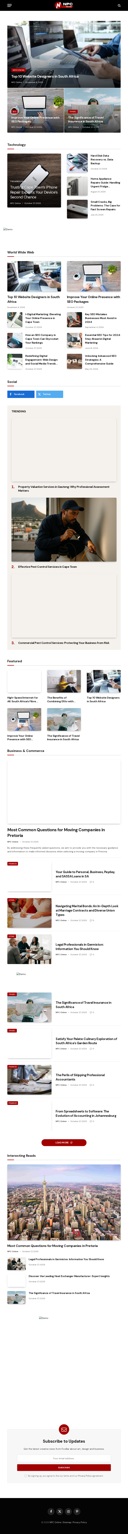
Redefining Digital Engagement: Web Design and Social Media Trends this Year (41, 360)
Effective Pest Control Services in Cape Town (47, 567)
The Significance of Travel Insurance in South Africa (86, 119)
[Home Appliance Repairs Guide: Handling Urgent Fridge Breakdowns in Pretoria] (77, 186)
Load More (62, 1142)
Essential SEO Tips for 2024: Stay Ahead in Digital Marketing (102, 338)
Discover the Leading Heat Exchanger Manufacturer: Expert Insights (69, 1276)
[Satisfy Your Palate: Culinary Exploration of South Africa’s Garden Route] (29, 1043)
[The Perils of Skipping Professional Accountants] (29, 1080)
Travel (73, 111)
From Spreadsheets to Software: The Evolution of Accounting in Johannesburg (86, 1113)
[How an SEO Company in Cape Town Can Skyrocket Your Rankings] (14, 340)
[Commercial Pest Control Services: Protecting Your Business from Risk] (64, 606)
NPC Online (16, 82)
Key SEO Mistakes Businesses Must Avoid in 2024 (100, 318)
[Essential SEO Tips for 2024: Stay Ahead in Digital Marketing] (74, 340)
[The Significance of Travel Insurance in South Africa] (92, 110)
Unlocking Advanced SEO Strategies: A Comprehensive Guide (100, 359)
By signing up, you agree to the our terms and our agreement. (65, 1476)
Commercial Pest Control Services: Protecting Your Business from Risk (63, 643)
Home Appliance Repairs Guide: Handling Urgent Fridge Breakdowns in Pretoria (105, 183)
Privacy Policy (85, 1476)
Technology (18, 181)
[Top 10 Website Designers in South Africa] (64, 54)
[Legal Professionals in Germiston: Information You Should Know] (29, 949)
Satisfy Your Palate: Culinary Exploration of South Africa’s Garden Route (86, 1041)
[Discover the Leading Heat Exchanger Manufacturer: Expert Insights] (16, 1280)
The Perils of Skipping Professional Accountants (80, 1077)
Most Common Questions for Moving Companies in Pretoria (56, 832)
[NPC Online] (64, 5)
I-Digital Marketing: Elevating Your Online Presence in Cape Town (43, 318)
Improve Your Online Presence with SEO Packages (35, 119)
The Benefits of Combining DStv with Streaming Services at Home (61, 699)
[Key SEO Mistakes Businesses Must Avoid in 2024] (74, 319)
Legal (12, 900)
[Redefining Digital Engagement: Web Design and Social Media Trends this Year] (14, 361)
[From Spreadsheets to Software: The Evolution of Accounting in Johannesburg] (29, 1116)
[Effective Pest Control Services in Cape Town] (64, 530)
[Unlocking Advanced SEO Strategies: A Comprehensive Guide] (74, 361)
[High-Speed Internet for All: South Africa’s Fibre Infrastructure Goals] (24, 681)
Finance (13, 864)
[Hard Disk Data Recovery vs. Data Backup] (77, 163)
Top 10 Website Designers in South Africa (45, 76)
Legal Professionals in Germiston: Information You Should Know (79, 946)
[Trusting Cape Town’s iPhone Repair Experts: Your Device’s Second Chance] (34, 180)
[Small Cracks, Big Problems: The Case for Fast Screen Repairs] (77, 209)
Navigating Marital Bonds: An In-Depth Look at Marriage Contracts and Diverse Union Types (87, 910)
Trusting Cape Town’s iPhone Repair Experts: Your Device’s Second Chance (34, 192)
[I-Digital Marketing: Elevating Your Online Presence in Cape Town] (14, 319)
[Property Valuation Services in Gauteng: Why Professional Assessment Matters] (64, 450)
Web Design (18, 70)
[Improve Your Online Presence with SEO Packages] (35, 110)
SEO (14, 111)
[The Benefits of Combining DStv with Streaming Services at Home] (64, 681)
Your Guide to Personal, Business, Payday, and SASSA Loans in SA (85, 874)
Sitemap (67, 1522)
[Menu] (9, 5)
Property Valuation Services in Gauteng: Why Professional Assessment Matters (64, 488)
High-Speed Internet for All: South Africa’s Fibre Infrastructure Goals (22, 699)
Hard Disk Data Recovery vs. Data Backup (102, 159)
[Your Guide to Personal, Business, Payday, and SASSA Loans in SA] (29, 876)
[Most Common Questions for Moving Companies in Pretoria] (64, 792)
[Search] (119, 5)
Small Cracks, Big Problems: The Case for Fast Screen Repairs (105, 205)
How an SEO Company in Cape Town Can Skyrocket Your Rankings (41, 338)
